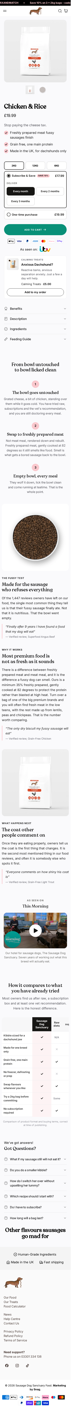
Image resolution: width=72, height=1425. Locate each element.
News (7, 1314)
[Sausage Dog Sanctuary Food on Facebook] (8, 1366)
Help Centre (12, 1319)
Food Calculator (15, 1306)
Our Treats (11, 1302)
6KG (56, 165)
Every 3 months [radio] (20, 201)
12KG (35, 165)
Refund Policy (13, 1336)
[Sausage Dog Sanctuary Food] (35, 11)
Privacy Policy (13, 1331)
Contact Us (11, 1323)
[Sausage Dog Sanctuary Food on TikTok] (29, 1366)
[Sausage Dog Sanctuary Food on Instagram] (18, 1366)
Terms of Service (15, 1340)
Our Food (10, 1297)
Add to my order (35, 292)
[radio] (35, 189)
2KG (14, 165)
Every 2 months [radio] (50, 191)
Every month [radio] (20, 191)
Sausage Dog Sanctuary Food (34, 1385)
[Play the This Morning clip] (35, 930)
